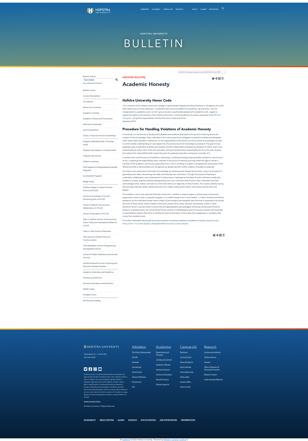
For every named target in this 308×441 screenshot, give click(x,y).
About (194, 9)
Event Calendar (185, 367)
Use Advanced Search (92, 83)
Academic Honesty (91, 113)
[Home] (108, 11)
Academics (156, 9)
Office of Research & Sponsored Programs (212, 368)
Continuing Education (164, 374)
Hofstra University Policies (92, 402)
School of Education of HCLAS (96, 213)
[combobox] (202, 72)
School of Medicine (139, 377)
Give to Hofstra (148, 420)
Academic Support (163, 369)
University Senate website (177, 223)
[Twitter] (85, 370)
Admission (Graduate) (92, 124)
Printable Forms (89, 294)
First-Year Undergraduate (141, 352)
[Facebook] (90, 370)
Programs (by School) (92, 156)
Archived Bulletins (91, 130)
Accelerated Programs (92, 176)
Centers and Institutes (212, 352)
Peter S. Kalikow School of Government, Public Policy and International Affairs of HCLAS (100, 222)
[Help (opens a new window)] (222, 78)
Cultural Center (185, 357)
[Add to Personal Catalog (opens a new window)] (213, 78)
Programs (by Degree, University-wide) (99, 150)
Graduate (135, 362)
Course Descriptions (91, 96)
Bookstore (184, 352)
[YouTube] (100, 370)
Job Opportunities (168, 420)
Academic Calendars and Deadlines (98, 272)
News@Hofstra (188, 420)
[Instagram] (95, 370)
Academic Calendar (163, 364)
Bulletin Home (89, 90)
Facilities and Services (92, 277)
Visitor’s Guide (185, 387)
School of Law (137, 372)
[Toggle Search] (222, 8)
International (136, 367)
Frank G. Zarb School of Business (97, 231)
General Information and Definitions (98, 283)
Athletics (132, 420)
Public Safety (184, 377)
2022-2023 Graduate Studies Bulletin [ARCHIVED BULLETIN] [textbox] (199, 72)
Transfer (135, 357)
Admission (144, 9)
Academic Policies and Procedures (97, 118)
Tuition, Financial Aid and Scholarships (99, 135)
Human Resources (186, 372)
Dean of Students (186, 362)
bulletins (126, 439)
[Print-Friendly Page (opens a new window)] (219, 78)
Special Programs (162, 379)
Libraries (207, 362)
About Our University (92, 107)
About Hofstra (107, 420)
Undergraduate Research (213, 379)
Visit (133, 387)
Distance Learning (90, 161)
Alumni (203, 9)
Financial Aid (136, 382)
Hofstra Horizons (210, 357)
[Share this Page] (216, 78)
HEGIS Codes (89, 289)
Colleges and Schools (164, 360)
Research (179, 9)
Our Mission (88, 101)
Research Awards (210, 374)
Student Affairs (185, 382)
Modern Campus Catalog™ (176, 439)
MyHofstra (213, 9)
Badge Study (88, 181)
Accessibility (90, 420)
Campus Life (168, 9)
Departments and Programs (162, 353)
